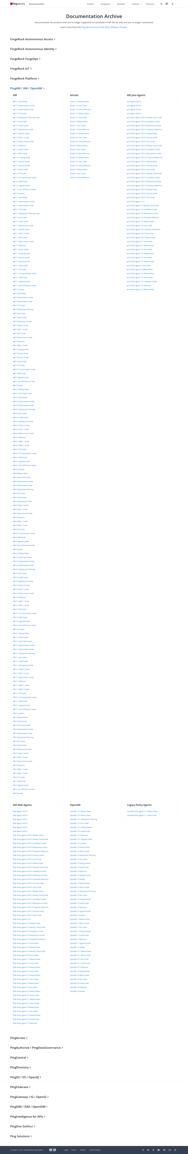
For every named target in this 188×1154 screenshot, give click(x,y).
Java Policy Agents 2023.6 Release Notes (142, 161)
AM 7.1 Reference (19, 245)
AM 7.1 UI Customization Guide (24, 273)
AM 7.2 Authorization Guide (23, 109)
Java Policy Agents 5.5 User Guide (139, 257)
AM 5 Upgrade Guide (21, 785)
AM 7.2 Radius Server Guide (23, 141)
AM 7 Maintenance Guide (22, 321)
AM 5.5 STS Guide (19, 609)
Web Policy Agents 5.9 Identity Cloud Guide (29, 927)
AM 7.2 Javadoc (18, 193)
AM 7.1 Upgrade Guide (21, 281)
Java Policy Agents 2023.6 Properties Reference (144, 157)
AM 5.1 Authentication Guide (23, 645)
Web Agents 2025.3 (20, 819)
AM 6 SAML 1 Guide (20, 521)
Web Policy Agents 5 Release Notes (26, 983)
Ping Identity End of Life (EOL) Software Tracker (104, 27)
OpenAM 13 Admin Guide (79, 851)
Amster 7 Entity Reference (79, 129)
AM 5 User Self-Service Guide (24, 789)
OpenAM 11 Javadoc (77, 947)
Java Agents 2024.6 (134, 109)
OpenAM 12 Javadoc (77, 915)
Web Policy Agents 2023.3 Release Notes (28, 891)
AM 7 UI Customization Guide (24, 369)
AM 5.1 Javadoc (18, 713)
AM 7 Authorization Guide (22, 301)
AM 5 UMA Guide (19, 781)
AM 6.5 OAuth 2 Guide (21, 425)
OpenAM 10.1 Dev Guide (79, 959)
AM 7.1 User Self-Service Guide (24, 285)
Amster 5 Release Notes (79, 169)
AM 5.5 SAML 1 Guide (21, 601)
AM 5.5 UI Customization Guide (24, 613)
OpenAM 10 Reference (78, 987)
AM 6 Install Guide (20, 497)
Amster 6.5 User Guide (78, 137)
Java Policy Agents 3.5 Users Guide (140, 277)
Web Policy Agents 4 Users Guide (25, 1011)
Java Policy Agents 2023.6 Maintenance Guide (144, 153)
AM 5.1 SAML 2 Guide (21, 689)
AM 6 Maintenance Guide (22, 501)
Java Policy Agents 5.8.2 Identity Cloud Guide (143, 229)
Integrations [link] (107, 4)
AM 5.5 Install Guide (20, 577)
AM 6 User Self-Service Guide (24, 545)
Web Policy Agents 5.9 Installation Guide (28, 931)
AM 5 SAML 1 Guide (20, 769)
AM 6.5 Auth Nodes (20, 397)
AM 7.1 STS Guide (19, 269)
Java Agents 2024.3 (134, 113)
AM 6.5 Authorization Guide (23, 405)
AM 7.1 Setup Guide (20, 265)
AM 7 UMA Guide (19, 373)
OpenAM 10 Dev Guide (78, 979)
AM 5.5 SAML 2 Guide (21, 605)
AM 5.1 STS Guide (19, 693)
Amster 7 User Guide (78, 125)
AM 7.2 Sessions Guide (21, 165)
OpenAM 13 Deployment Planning (83, 855)
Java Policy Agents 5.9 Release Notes (140, 221)
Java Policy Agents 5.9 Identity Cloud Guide (143, 205)
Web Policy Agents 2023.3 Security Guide (28, 911)
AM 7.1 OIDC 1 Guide (21, 233)
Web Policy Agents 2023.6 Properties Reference (30, 879)
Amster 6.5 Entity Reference (80, 141)
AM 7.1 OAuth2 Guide (21, 229)
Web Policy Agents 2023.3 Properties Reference (30, 907)
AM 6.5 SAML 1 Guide (21, 441)
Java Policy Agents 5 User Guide (139, 265)
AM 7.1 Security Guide (21, 257)
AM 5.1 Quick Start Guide (22, 641)
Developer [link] (122, 4)
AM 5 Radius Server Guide (22, 761)
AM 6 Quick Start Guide (21, 477)
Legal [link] (66, 1150)
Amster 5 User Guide (78, 173)
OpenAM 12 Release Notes (80, 883)
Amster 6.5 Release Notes (79, 133)
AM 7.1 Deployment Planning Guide (26, 213)
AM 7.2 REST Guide (20, 153)
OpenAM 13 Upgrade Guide (80, 875)
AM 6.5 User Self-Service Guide (24, 465)
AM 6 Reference (19, 517)
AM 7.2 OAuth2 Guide (21, 133)
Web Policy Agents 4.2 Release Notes (26, 991)
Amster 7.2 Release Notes (79, 101)
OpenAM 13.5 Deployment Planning (83, 819)
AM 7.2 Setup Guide (20, 169)
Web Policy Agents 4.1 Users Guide (26, 1003)
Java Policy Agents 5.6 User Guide (139, 249)
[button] (173, 4)
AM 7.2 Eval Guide (20, 121)
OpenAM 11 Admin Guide (79, 923)
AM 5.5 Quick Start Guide (22, 557)
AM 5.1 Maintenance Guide (23, 665)
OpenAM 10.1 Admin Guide (80, 955)
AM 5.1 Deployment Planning (24, 653)
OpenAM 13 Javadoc (77, 879)
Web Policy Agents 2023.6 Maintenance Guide (30, 875)
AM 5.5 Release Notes (21, 553)
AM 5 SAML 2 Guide (20, 773)
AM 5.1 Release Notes (21, 633)
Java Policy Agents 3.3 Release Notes (140, 289)
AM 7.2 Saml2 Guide (20, 149)
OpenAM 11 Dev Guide (78, 927)
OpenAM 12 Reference (78, 907)
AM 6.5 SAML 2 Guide (21, 445)
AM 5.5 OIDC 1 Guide (21, 589)
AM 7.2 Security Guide (21, 161)
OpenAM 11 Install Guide (79, 935)
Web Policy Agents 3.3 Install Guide (26, 1019)
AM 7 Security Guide (20, 353)
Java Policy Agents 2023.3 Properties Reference (144, 185)
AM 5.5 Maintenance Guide (23, 581)
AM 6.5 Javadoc (18, 469)
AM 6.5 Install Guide (20, 417)
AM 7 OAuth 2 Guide (20, 325)
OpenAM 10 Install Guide (79, 983)
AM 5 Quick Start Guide (21, 725)
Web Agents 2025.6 (20, 815)
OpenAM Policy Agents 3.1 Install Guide (141, 815)
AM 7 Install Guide (20, 317)
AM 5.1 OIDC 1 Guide (21, 673)
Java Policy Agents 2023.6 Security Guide (142, 165)
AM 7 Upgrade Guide (21, 377)
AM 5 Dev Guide (19, 741)
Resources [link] (151, 4)
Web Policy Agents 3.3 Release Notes (26, 1015)
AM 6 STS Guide (19, 529)
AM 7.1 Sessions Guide (21, 261)
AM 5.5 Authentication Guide (23, 561)
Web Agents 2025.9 (20, 811)
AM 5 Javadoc (18, 793)
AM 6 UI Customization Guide (24, 533)
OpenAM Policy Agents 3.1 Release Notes (142, 811)
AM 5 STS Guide (19, 777)
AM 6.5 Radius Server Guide (23, 433)
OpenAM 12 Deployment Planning (83, 891)
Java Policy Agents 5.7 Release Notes (140, 245)
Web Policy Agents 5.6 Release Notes (26, 967)
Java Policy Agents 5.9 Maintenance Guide (142, 213)
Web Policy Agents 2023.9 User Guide (27, 859)
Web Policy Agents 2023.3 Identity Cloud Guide (30, 895)
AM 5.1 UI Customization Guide (24, 697)
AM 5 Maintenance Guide (22, 749)
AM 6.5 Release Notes (21, 389)
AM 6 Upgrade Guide (21, 541)
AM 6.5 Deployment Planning (24, 409)
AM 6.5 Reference (19, 437)
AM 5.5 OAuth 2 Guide (21, 585)
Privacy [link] (73, 1150)
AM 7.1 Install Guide (20, 221)
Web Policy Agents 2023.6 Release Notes (28, 863)
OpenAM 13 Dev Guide (78, 859)
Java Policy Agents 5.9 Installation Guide (142, 209)
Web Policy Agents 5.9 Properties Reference (29, 939)
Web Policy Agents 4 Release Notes (26, 1007)
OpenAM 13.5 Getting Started (81, 827)
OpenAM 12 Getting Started (80, 899)
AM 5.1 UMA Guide (20, 701)
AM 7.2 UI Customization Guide (24, 177)
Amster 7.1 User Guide (78, 117)
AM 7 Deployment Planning (23, 309)
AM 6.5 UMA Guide (20, 457)
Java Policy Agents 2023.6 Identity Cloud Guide (144, 145)
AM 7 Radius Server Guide (22, 337)
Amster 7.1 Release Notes (79, 113)
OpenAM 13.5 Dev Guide (79, 823)
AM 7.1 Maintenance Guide (23, 225)
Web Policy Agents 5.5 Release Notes (26, 975)
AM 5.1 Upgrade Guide (21, 705)
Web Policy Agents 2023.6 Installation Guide (29, 871)
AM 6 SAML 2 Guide (20, 525)
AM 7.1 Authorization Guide (23, 205)
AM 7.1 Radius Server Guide (23, 241)
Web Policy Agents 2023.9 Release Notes (28, 835)
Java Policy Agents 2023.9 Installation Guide (143, 121)
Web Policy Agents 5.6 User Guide (25, 971)
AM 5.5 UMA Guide (20, 617)
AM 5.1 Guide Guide (20, 637)
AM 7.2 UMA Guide (20, 181)
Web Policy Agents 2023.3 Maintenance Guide (30, 903)
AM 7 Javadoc (18, 385)
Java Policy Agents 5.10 (135, 201)
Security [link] (83, 1150)
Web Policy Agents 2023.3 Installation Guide (29, 899)
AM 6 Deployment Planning (23, 489)
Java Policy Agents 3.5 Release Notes (140, 273)
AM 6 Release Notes (20, 473)
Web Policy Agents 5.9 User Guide (25, 943)
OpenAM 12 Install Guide (79, 903)
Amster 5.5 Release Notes (79, 157)
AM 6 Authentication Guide (23, 481)
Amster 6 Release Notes (79, 145)
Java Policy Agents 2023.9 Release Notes (142, 133)
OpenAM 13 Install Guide (79, 867)
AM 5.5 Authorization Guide (23, 565)
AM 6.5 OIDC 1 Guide (21, 429)
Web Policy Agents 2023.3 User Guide (27, 915)
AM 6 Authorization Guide (22, 485)
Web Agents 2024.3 (20, 831)
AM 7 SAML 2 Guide (20, 345)
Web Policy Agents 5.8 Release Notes (26, 947)
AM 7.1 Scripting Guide (21, 253)
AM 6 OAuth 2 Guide (20, 505)
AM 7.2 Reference (19, 145)
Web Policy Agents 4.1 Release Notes (26, 999)
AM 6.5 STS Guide (19, 449)
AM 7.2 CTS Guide (19, 113)
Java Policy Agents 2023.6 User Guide (141, 169)
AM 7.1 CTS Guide (19, 209)
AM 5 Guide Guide (20, 721)
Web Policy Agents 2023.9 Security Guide (28, 855)
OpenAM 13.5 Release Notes (80, 811)
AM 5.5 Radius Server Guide (23, 593)
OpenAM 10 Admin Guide (79, 975)
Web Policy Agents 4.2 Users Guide (26, 995)
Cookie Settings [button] (94, 1150)
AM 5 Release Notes (20, 717)
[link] (17, 4)
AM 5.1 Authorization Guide (23, 649)
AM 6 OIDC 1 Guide (20, 509)
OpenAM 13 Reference (78, 871)
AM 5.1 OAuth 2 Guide (21, 669)
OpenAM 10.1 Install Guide (80, 963)
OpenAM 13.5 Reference (79, 835)
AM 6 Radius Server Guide (22, 513)
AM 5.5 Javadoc (18, 629)
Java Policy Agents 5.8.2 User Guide (140, 233)
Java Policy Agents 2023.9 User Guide (141, 141)
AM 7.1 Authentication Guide (23, 201)
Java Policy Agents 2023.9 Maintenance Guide (144, 125)
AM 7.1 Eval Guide (20, 217)
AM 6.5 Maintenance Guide (23, 421)
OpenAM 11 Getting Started (80, 931)
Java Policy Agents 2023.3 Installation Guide (143, 177)
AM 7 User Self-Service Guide (24, 381)
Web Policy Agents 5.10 (21, 919)
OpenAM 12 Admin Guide (79, 887)
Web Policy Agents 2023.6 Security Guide (28, 883)
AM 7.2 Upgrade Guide (21, 185)
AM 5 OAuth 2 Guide (20, 753)
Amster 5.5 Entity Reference (80, 165)
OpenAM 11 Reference (78, 939)
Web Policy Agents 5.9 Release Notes (26, 923)
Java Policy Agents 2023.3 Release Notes (142, 189)
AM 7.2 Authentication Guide (23, 105)
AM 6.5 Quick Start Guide (22, 393)
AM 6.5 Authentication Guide (23, 401)
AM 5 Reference (19, 765)
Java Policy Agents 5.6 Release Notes (140, 253)
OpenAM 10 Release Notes (80, 971)
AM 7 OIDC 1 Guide (20, 329)
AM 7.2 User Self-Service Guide (24, 189)
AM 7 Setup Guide (19, 361)
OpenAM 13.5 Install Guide (80, 831)
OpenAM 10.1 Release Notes (80, 951)
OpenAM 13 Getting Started (80, 863)
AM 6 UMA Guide (19, 537)
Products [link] (91, 4)
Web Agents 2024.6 (20, 827)
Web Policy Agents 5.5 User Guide (25, 979)
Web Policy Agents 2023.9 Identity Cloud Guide (30, 839)
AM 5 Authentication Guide (23, 729)
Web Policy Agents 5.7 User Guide (25, 963)
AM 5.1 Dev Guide (19, 657)
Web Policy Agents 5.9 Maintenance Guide (28, 935)
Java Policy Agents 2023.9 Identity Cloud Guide (144, 117)
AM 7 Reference (19, 341)
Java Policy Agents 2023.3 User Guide (141, 197)
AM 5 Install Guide (20, 745)
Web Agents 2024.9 (20, 823)
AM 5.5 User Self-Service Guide (24, 625)
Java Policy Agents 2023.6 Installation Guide (143, 149)
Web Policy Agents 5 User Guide (25, 987)
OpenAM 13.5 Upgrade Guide (81, 839)
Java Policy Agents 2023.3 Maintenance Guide (144, 181)
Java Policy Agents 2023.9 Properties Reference (144, 129)
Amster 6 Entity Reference (79, 153)
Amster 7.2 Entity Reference (80, 109)
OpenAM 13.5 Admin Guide (80, 815)
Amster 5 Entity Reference (79, 177)
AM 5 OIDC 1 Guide (20, 757)
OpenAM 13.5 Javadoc (78, 843)
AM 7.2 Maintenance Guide (23, 129)
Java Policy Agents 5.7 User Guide (139, 241)
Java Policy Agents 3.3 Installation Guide (142, 281)
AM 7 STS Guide (19, 365)
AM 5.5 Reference (19, 597)
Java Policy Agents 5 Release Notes (140, 269)
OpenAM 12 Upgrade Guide (80, 911)
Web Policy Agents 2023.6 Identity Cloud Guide (30, 867)
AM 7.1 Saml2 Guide (20, 249)
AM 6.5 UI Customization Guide (24, 453)
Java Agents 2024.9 (134, 105)
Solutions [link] (137, 4)
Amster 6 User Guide (78, 149)
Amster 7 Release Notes (79, 121)
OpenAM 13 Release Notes (80, 847)
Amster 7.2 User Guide (78, 105)
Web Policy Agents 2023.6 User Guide (27, 887)
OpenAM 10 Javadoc (77, 991)
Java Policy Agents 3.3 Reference (139, 285)
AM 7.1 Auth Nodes (20, 197)
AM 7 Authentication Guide (23, 297)
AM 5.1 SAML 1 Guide (21, 685)
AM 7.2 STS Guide (19, 173)
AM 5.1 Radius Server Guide (23, 677)
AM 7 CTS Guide (19, 305)
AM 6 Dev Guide (19, 493)
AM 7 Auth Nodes (19, 293)
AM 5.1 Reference (19, 681)
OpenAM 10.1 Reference (79, 967)
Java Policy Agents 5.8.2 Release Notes (141, 237)
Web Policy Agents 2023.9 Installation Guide (29, 843)
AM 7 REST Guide (19, 333)
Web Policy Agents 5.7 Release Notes (26, 959)
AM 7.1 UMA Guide (20, 277)
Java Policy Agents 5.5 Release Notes (140, 261)
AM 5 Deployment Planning (23, 737)
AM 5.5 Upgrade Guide (21, 621)
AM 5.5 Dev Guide (19, 573)
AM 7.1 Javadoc (18, 289)
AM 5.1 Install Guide (20, 661)
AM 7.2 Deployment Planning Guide (26, 117)
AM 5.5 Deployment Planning (24, 569)
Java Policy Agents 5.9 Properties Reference (143, 217)
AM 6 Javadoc (18, 549)
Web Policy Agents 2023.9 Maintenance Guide (30, 847)
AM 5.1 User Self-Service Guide (24, 709)
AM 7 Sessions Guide (21, 357)
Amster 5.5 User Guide (78, 161)
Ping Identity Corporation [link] (33, 1150)
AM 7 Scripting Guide (21, 349)
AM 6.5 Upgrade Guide (21, 461)
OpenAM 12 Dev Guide (78, 895)
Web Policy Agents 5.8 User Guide (25, 955)
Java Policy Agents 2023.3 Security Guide (142, 193)
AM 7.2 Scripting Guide (21, 157)
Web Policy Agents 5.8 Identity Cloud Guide (29, 951)
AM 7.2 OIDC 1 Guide (21, 137)
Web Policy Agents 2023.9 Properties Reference (30, 851)
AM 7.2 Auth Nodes (20, 101)
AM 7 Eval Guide (19, 313)
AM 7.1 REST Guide (20, 237)
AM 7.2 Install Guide (20, 125)
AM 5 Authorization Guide (22, 733)
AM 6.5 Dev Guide (19, 413)
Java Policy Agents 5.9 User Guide (139, 225)
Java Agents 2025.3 (134, 101)
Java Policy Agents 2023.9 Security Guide (142, 137)
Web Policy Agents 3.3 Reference (25, 1023)
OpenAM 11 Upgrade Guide (80, 943)
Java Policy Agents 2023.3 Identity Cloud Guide (144, 173)
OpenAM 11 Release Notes (80, 919)
